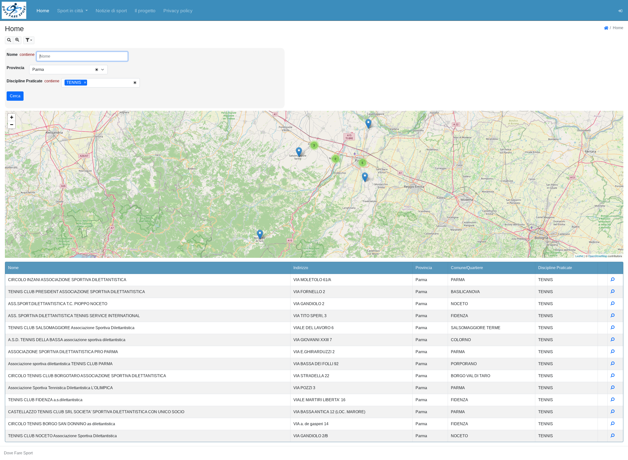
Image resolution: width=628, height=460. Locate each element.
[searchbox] (90, 82)
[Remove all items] (97, 70)
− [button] (11, 125)
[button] (72, 10)
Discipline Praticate (24, 81)
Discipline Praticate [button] (555, 268)
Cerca (15, 96)
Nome (12, 54)
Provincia (15, 68)
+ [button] (11, 117)
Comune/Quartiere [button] (467, 268)
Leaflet (579, 256)
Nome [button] (13, 268)
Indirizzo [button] (300, 268)
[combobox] (68, 69)
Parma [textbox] (38, 69)
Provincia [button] (424, 268)
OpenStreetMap (597, 256)
